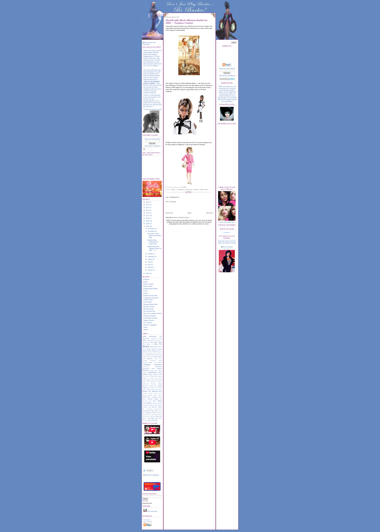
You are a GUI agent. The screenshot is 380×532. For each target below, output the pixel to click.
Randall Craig (146, 407)
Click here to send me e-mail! (152, 109)
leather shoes (153, 393)
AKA (144, 340)
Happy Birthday (146, 380)
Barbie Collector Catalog (154, 349)
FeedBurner (157, 146)
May (149, 264)
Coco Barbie (158, 362)
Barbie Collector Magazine (149, 351)
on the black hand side (150, 318)
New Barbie (157, 401)
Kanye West (158, 389)
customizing (145, 368)
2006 (147, 273)
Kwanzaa (144, 393)
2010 (147, 218)
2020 (147, 202)
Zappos (145, 329)
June (149, 262)
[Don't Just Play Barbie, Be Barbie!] (151, 475)
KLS (160, 391)
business (155, 356)
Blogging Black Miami (150, 288)
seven (160, 411)
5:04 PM (183, 187)
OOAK (160, 403)
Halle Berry (158, 378)
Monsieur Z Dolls (148, 306)
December (151, 228)
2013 (147, 210)
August (150, 259)
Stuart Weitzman (146, 414)
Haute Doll (155, 380)
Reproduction (146, 411)
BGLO (149, 355)
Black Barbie (155, 355)
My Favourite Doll (149, 311)
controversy (145, 366)
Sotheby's (159, 412)
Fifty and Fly (146, 376)
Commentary (158, 364)
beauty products (157, 353)
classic (150, 362)
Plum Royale (153, 405)
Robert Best (154, 411)
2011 (147, 215)
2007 (147, 226)
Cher (160, 358)
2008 (147, 223)
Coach (145, 291)
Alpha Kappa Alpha (156, 342)
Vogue (145, 327)
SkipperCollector (148, 320)
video (156, 418)
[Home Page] (152, 28)
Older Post (209, 213)
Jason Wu (150, 387)
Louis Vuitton (147, 302)
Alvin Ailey (146, 344)
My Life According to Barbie (152, 313)
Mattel (144, 397)
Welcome (144, 420)
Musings (150, 399)
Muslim (156, 399)
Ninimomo (155, 403)
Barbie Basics (154, 347)
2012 (147, 213)
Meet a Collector (152, 397)
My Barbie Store (148, 309)
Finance (153, 376)
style (153, 414)
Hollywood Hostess (156, 382)
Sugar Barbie (158, 414)
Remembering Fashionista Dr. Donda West (152, 242)
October (150, 254)
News (149, 403)
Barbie (145, 282)
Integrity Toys (153, 385)
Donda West (153, 370)
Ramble (160, 405)
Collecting (146, 364)
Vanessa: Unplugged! (150, 325)
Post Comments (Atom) (181, 217)
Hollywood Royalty (149, 384)
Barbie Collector (148, 284)
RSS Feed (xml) (152, 511)
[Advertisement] (189, 207)
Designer (159, 368)
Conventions (158, 366)
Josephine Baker (150, 389)
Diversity (145, 370)
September (151, 256)
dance (153, 368)
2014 (147, 207)
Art (152, 344)
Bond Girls (150, 356)
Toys (152, 418)
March (150, 267)
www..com (227, 232)
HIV (148, 382)
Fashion (144, 374)
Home (189, 213)
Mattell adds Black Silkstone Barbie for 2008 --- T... (154, 248)
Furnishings (158, 376)
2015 (147, 205)
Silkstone (148, 412)
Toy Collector (147, 322)
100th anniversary (149, 336)
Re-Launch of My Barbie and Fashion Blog (154, 235)
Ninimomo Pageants (149, 316)
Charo (156, 358)
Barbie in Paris (147, 286)
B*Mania (146, 279)
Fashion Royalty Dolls (150, 295)
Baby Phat (158, 344)
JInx (155, 387)
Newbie (144, 403)
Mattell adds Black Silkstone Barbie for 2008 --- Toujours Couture (187, 21)
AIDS (160, 338)
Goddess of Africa (148, 378)
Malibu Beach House (155, 395)
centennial (149, 358)
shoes (143, 412)
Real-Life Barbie (157, 407)
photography (145, 405)
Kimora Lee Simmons (150, 391)
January (150, 270)
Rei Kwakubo (147, 409)
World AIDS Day (152, 420)
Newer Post (169, 213)
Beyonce (144, 355)
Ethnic (160, 372)
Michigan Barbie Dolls (150, 304)
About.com (154, 338)
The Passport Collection (148, 416)
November (151, 231)
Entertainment (152, 372)
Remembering (158, 409)
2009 (147, 221)
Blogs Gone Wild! (147, 522)
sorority (154, 412)
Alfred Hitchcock (151, 340)
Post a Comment (171, 201)
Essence (145, 293)
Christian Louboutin (149, 360)
